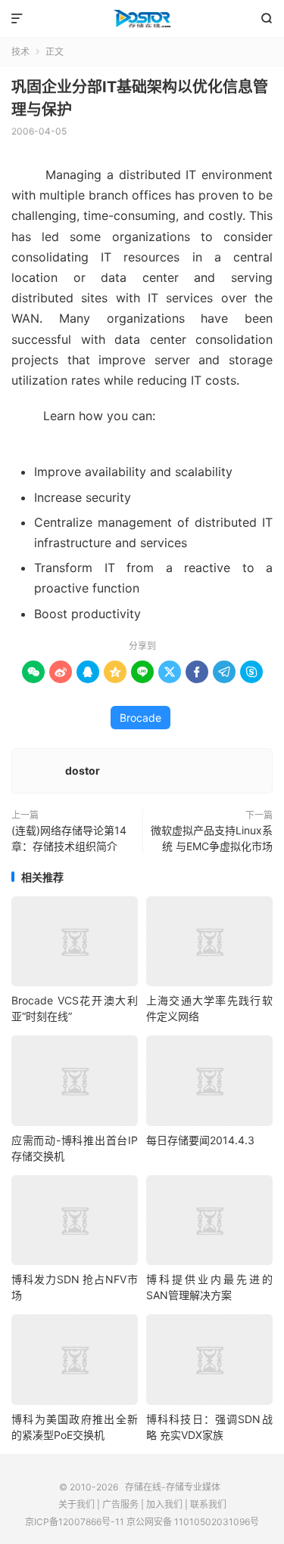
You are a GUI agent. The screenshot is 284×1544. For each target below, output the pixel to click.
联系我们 (208, 1504)
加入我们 (164, 1504)
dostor (82, 770)
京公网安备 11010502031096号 (192, 1521)
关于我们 (76, 1504)
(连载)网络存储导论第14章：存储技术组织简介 (68, 838)
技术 (20, 51)
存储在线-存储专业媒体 (142, 19)
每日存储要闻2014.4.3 (200, 1140)
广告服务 (120, 1504)
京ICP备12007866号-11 (74, 1521)
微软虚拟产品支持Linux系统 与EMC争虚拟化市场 (212, 838)
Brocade (140, 717)
